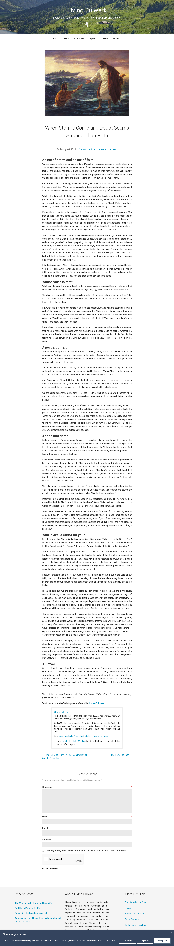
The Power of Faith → (121, 755)
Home (55, 38)
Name (87, 816)
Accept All (162, 941)
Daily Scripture (132, 919)
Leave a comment (107, 149)
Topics (92, 38)
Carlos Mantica (87, 149)
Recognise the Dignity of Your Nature (32, 913)
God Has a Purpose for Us (27, 908)
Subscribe (104, 38)
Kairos (128, 908)
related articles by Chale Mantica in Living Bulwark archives (83, 736)
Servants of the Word (135, 914)
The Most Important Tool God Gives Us (33, 903)
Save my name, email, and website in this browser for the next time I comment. (85, 851)
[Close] (171, 932)
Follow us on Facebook (136, 925)
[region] (87, 938)
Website (46, 839)
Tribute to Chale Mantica (74, 741)
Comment (87, 787)
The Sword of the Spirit (136, 902)
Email (87, 828)
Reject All (145, 941)
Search (116, 38)
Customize (127, 941)
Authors (65, 38)
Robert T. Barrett (97, 703)
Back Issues (79, 38)
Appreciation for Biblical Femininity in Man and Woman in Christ (38, 920)
